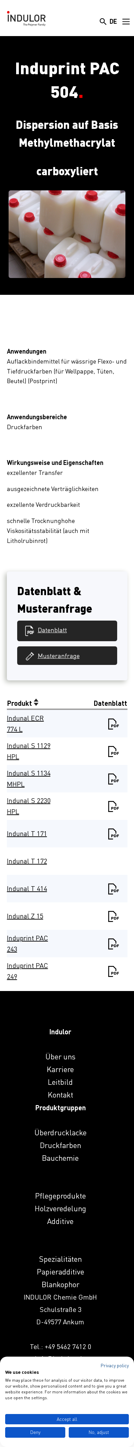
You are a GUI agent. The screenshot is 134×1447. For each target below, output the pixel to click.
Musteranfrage (59, 655)
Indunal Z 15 (25, 916)
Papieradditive (60, 1271)
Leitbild (60, 1082)
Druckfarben (60, 1145)
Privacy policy (115, 1365)
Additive (60, 1221)
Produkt (20, 703)
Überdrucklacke (60, 1132)
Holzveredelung (60, 1208)
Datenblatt (52, 630)
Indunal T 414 (27, 888)
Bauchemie (60, 1157)
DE (113, 21)
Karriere (60, 1069)
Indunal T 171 (27, 833)
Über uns (60, 1056)
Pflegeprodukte (60, 1195)
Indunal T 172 (27, 861)
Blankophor (60, 1284)
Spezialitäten (60, 1259)
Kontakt (60, 1094)
